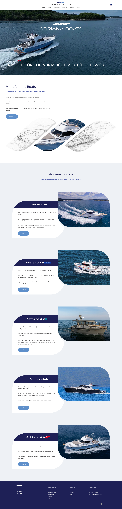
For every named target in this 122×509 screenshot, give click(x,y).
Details (24, 233)
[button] (112, 5)
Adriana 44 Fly (51, 498)
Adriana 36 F (51, 494)
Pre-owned (57, 7)
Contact (78, 7)
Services (72, 7)
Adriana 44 (50, 496)
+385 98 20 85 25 (94, 490)
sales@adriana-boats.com (96, 494)
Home (43, 7)
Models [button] (49, 7)
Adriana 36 (50, 490)
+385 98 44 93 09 (94, 492)
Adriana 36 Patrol (52, 492)
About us (64, 7)
